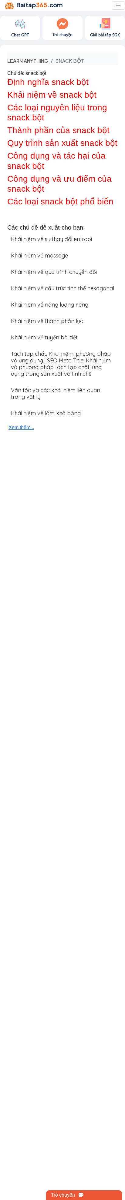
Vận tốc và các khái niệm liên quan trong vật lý (55, 393)
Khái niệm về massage (39, 255)
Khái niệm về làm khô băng (46, 413)
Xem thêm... (21, 427)
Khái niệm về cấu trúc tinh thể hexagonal (62, 288)
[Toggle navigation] (118, 5)
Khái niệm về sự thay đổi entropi (51, 239)
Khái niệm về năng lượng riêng (49, 304)
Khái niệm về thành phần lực (47, 321)
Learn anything (27, 61)
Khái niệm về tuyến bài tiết (44, 337)
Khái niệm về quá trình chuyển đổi (54, 271)
